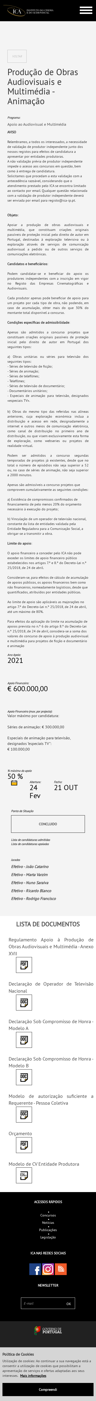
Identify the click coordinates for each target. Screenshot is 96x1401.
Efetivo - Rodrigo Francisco (33, 898)
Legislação (48, 1237)
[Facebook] (35, 1269)
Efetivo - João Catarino (29, 866)
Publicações (48, 1230)
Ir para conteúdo (82, 2)
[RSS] (61, 1269)
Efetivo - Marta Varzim (29, 874)
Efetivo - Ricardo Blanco (31, 890)
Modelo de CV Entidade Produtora (44, 1164)
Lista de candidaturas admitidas (30, 840)
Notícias (48, 1222)
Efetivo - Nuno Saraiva (29, 882)
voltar (17, 56)
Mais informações (33, 1375)
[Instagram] (48, 1269)
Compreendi (48, 1389)
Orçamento (20, 1133)
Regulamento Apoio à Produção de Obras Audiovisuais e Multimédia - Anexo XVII (51, 947)
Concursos (48, 1215)
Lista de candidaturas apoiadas (30, 844)
